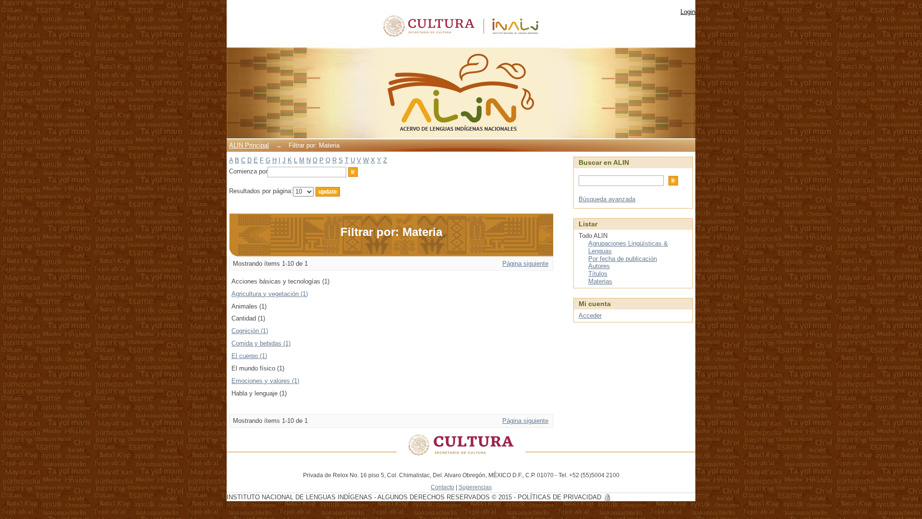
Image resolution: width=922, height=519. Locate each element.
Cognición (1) (249, 330)
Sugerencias (475, 487)
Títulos (597, 273)
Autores (599, 266)
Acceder (590, 315)
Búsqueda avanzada (607, 199)
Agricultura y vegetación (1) (269, 293)
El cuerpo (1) (249, 355)
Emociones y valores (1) (265, 380)
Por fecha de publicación (622, 258)
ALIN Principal (249, 145)
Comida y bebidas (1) (261, 343)
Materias (600, 281)
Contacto (442, 487)
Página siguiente (525, 263)
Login (687, 11)
